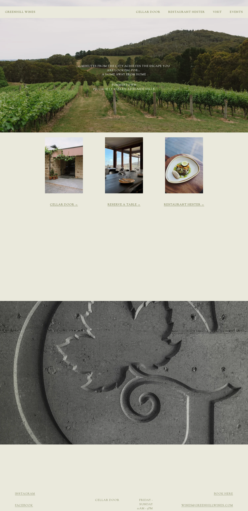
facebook (24, 505)
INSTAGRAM (25, 494)
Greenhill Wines (20, 12)
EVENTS (236, 12)
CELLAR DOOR (148, 12)
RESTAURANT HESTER (186, 12)
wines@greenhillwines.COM (207, 505)
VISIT (217, 12)
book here (223, 494)
